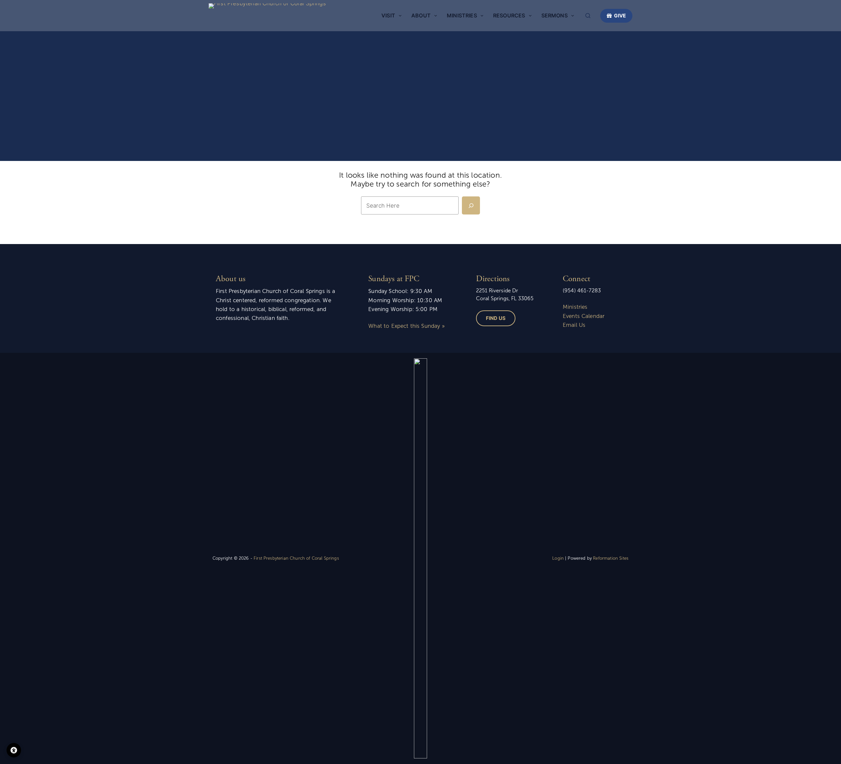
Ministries (462, 15)
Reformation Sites (610, 558)
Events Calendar (583, 316)
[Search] (587, 15)
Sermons (554, 15)
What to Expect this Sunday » (406, 326)
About (421, 15)
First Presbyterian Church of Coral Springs (296, 558)
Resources (509, 15)
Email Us (574, 325)
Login (558, 558)
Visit (388, 15)
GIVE (620, 15)
